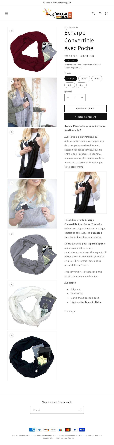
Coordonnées (48, 438)
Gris (81, 85)
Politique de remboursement (45, 435)
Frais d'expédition (84, 65)
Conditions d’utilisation (92, 435)
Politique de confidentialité (69, 435)
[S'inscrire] (80, 410)
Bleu (97, 78)
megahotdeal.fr (24, 435)
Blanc (84, 78)
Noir (70, 85)
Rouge (71, 78)
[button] (6, 13)
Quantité (68, 91)
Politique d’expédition (65, 438)
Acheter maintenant (85, 116)
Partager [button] (71, 311)
